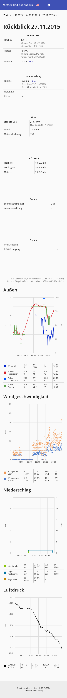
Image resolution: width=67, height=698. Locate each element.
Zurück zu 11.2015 (13, 15)
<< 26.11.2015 (32, 15)
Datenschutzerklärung (33, 690)
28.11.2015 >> (50, 15)
